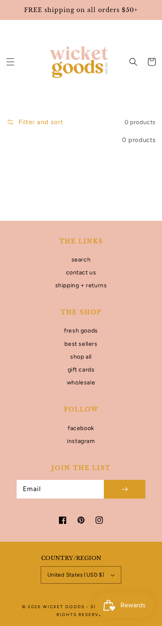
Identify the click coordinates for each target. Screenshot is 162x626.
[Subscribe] (124, 489)
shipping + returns (81, 285)
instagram (81, 441)
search (81, 259)
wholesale (81, 382)
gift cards (81, 369)
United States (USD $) (75, 575)
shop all (81, 356)
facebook (81, 428)
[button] (10, 62)
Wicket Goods (64, 606)
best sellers (80, 343)
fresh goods (81, 330)
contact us (81, 272)
